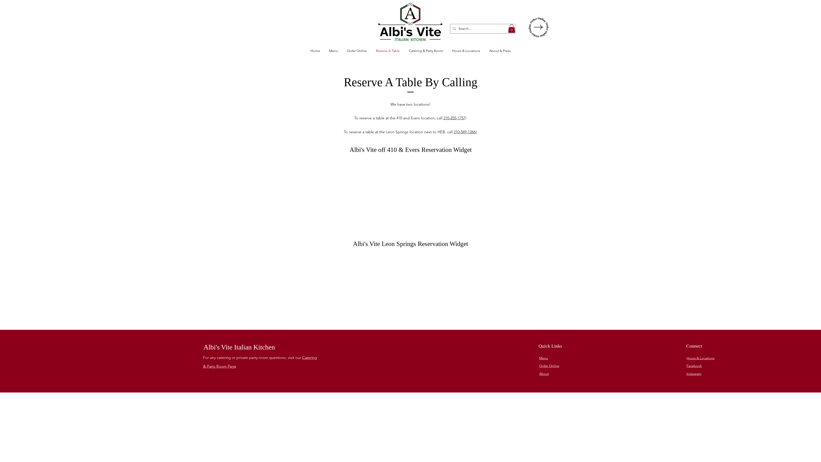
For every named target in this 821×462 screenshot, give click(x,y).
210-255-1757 (454, 118)
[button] (511, 28)
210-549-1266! (465, 132)
